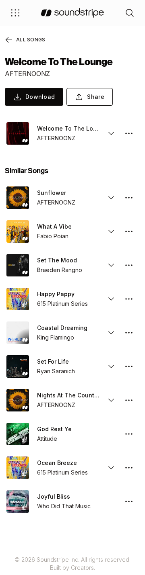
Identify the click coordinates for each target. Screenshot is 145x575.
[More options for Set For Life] (129, 366)
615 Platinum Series (62, 303)
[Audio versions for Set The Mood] (111, 265)
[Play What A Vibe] (17, 231)
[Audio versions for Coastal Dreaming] (111, 333)
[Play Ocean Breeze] (17, 467)
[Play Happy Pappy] (17, 299)
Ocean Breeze (57, 462)
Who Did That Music (64, 506)
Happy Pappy (56, 294)
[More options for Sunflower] (129, 198)
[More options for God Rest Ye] (129, 434)
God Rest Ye (54, 429)
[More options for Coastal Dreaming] (129, 333)
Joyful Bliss (53, 496)
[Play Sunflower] (17, 197)
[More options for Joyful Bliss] (129, 501)
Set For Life (53, 361)
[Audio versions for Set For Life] (111, 366)
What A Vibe (54, 226)
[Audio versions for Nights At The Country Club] (111, 400)
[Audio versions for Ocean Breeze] (111, 468)
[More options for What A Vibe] (129, 231)
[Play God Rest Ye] (17, 434)
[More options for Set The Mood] (129, 265)
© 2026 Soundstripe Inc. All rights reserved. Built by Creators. (72, 563)
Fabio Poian (52, 236)
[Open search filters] (130, 13)
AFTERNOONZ (27, 74)
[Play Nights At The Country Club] (17, 400)
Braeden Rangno (59, 269)
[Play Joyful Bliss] (17, 501)
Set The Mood (57, 260)
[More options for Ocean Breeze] (129, 468)
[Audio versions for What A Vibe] (111, 231)
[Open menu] (15, 13)
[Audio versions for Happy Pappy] (111, 299)
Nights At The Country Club (68, 395)
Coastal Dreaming (62, 327)
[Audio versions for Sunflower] (111, 198)
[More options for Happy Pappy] (129, 299)
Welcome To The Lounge (68, 128)
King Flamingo (55, 337)
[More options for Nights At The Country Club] (129, 400)
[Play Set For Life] (17, 366)
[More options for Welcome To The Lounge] (129, 133)
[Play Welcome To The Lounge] (17, 133)
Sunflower (51, 192)
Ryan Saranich (56, 371)
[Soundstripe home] (72, 13)
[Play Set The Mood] (17, 265)
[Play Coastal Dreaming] (17, 332)
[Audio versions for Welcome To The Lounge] (111, 133)
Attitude (47, 438)
